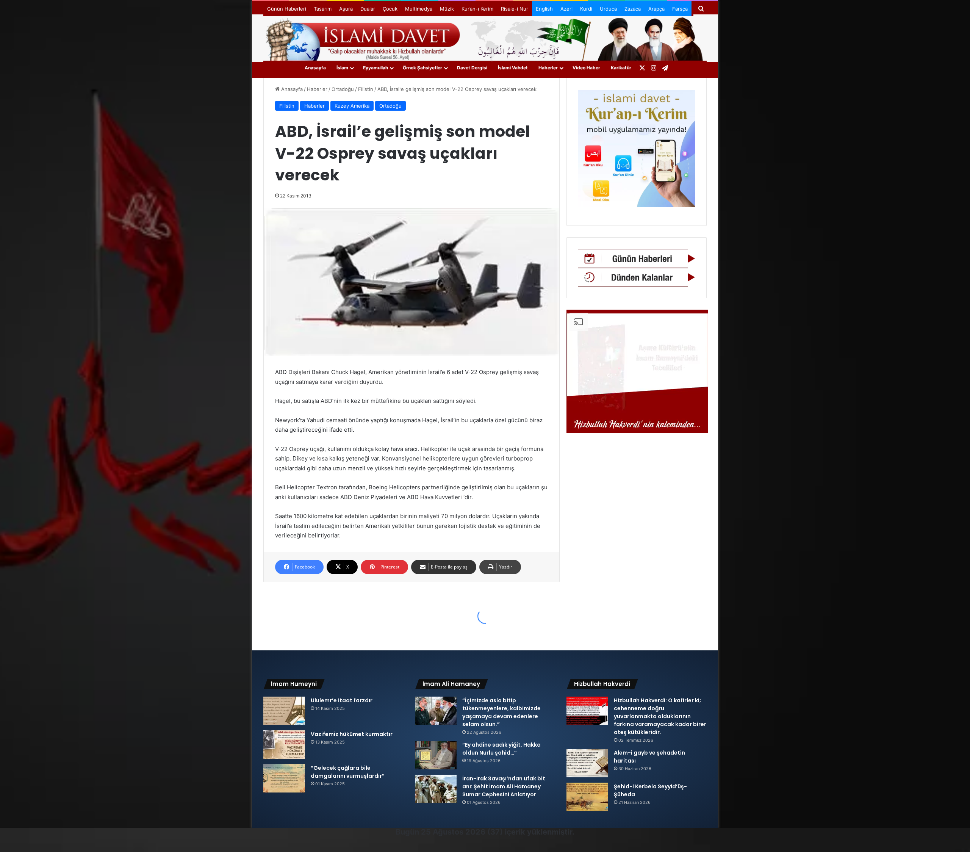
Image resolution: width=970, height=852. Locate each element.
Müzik (447, 9)
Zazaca (632, 9)
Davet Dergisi (472, 67)
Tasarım (323, 9)
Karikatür (621, 67)
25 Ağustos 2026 (453, 831)
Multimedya (418, 9)
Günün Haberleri (286, 9)
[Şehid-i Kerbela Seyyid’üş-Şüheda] (587, 797)
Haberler (548, 67)
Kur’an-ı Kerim (477, 9)
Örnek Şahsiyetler (422, 67)
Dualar (367, 9)
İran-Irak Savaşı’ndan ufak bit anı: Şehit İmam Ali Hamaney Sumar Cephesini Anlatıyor (503, 786)
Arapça (656, 9)
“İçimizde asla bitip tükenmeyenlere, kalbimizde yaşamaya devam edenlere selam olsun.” (501, 712)
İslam (342, 67)
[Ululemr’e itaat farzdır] (284, 711)
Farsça (680, 9)
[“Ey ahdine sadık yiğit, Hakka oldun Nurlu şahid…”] (436, 755)
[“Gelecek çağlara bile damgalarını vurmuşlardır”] (284, 778)
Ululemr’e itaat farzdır (341, 700)
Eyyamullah (375, 67)
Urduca (608, 9)
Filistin (365, 89)
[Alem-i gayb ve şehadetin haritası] (587, 763)
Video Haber (586, 67)
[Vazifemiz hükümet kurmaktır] (284, 744)
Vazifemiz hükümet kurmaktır (352, 734)
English (544, 9)
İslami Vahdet (513, 67)
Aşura (346, 9)
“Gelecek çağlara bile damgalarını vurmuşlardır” (348, 772)
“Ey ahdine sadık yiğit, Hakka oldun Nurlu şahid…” (501, 748)
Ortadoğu (343, 89)
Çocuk (390, 9)
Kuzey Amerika (352, 106)
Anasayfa (315, 67)
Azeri (566, 9)
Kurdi (586, 9)
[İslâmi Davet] (485, 38)
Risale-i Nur (514, 9)
